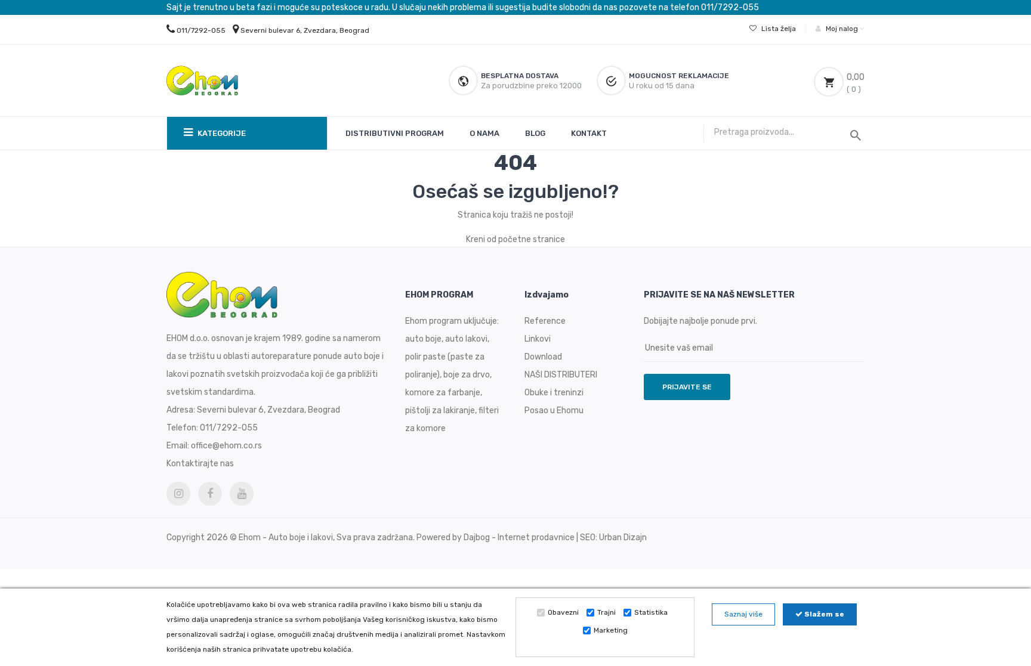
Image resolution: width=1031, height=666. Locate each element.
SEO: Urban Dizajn (613, 537)
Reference (545, 321)
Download (543, 357)
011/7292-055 (201, 30)
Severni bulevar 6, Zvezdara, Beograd (304, 30)
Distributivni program (394, 133)
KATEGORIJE (221, 133)
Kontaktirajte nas (200, 464)
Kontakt (589, 133)
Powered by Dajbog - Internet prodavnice (495, 537)
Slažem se (823, 614)
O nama (484, 133)
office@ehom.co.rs (226, 446)
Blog (535, 133)
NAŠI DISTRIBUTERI (560, 375)
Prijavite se (687, 387)
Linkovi (537, 339)
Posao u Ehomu (554, 410)
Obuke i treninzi (554, 393)
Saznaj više (743, 614)
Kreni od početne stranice (515, 239)
